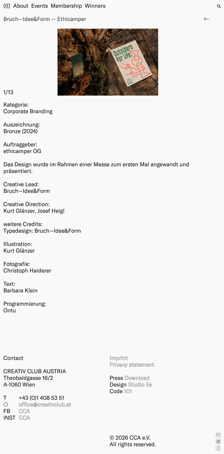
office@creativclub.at (45, 404)
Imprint (119, 357)
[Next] (160, 62)
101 (128, 391)
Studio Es (140, 384)
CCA (24, 410)
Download (137, 377)
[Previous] (55, 62)
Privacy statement (132, 364)
